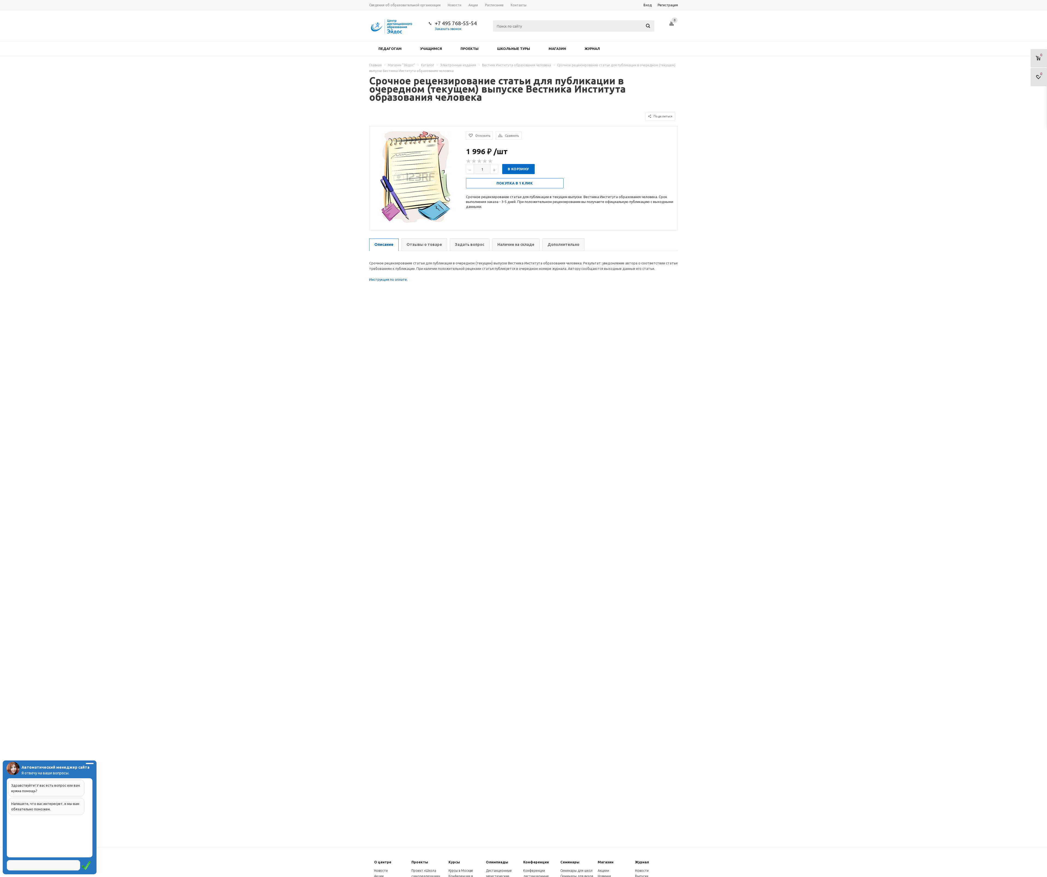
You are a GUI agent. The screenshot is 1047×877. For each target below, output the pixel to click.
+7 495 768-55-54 (456, 23)
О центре (382, 862)
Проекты (470, 48)
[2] (474, 161)
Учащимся (431, 48)
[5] (490, 161)
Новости (381, 870)
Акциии (603, 870)
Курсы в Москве (461, 870)
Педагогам (390, 48)
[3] (479, 161)
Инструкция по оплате (388, 279)
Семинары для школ (576, 870)
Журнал (592, 48)
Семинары (569, 862)
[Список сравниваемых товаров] (672, 25)
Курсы (454, 862)
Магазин (557, 48)
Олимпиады (497, 862)
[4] (485, 161)
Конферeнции (536, 862)
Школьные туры (513, 48)
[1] (468, 161)
